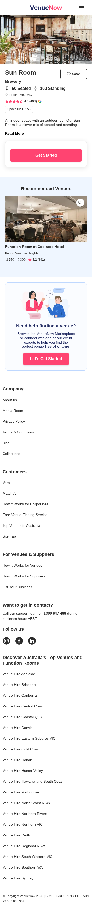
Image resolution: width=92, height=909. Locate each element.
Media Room (13, 411)
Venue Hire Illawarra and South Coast (33, 781)
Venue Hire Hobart (17, 760)
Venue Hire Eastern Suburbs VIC (29, 738)
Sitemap (9, 536)
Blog (6, 443)
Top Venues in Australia (21, 525)
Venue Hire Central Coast (23, 706)
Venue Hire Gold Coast (21, 749)
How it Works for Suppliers (24, 576)
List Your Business (17, 587)
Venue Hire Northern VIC (23, 824)
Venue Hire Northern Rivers (25, 814)
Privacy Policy (14, 421)
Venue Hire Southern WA (23, 867)
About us (10, 400)
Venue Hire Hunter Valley (23, 771)
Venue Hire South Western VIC (27, 857)
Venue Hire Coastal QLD (22, 717)
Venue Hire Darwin (18, 728)
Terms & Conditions (18, 432)
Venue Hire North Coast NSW (26, 803)
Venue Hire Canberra (20, 695)
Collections (11, 454)
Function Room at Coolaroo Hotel (34, 247)
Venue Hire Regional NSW (24, 846)
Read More (14, 133)
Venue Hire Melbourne (21, 792)
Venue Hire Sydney (18, 878)
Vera (6, 482)
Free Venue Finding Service (25, 515)
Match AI (10, 493)
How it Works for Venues (22, 565)
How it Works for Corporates (25, 504)
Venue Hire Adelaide (19, 674)
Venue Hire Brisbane (19, 685)
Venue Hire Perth (16, 835)
